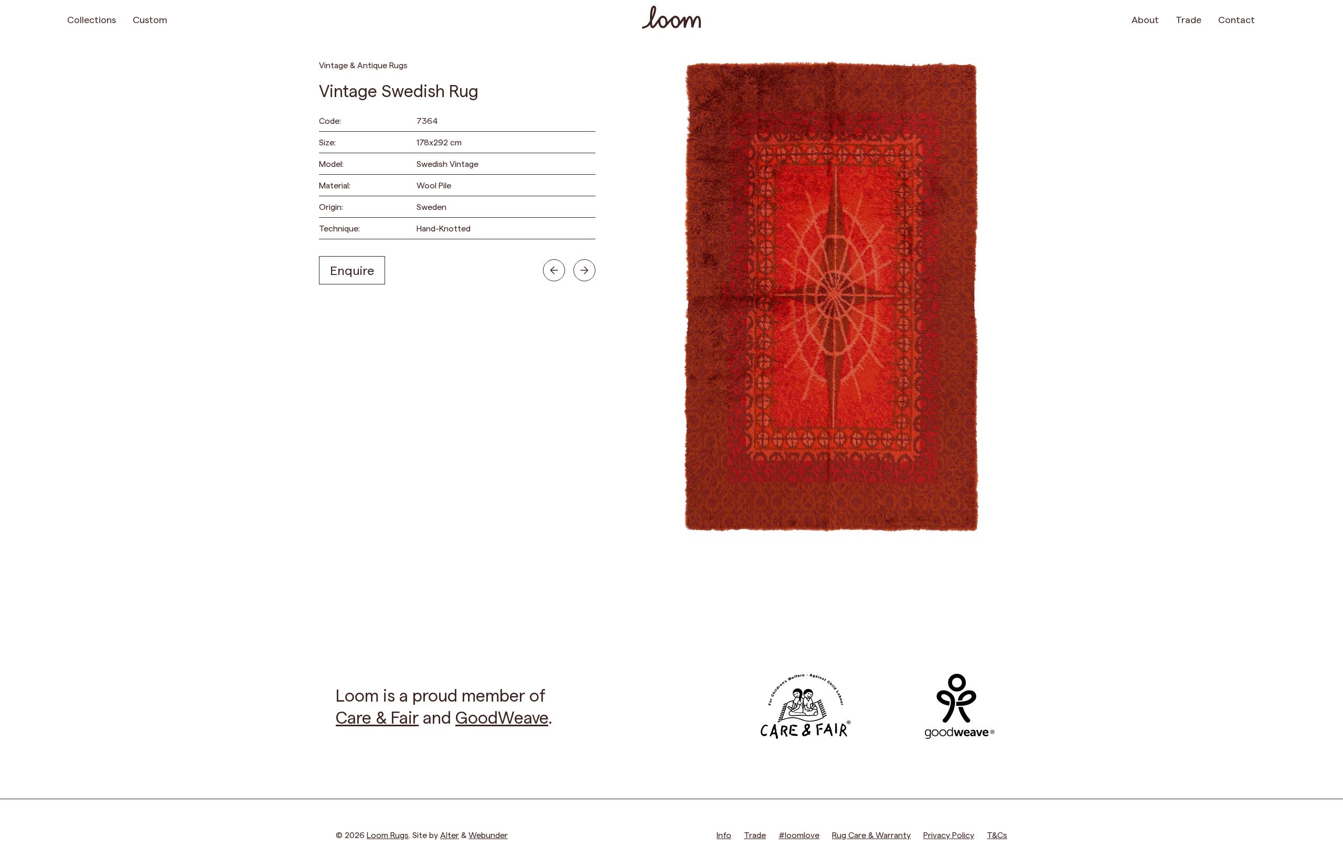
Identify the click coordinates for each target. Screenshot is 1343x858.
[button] (1269, 19)
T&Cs (997, 835)
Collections (91, 19)
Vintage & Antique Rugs (363, 65)
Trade (1188, 19)
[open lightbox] (830, 296)
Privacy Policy (948, 835)
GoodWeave (501, 717)
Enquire (352, 270)
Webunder (488, 835)
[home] (671, 19)
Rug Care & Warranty (871, 835)
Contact (1236, 19)
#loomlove (799, 835)
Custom (150, 19)
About (1145, 19)
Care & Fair (377, 717)
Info (724, 835)
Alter (449, 835)
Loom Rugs (388, 835)
